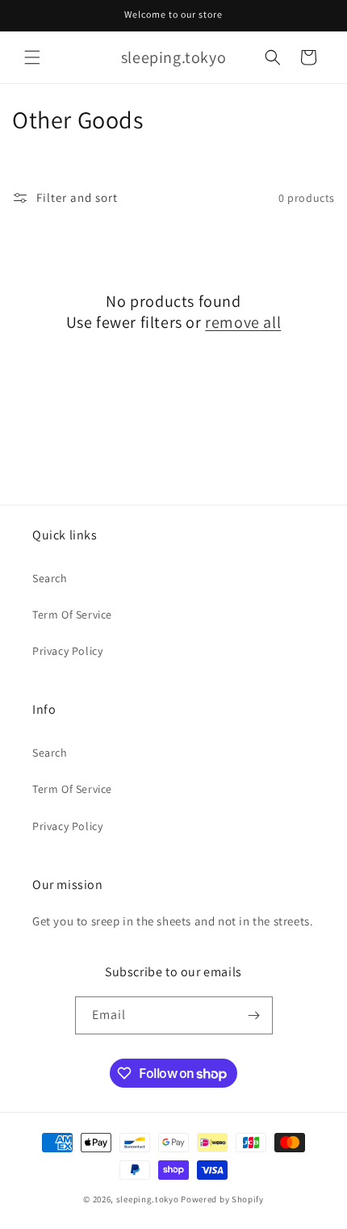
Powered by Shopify (222, 1199)
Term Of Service (72, 614)
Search (50, 578)
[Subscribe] (254, 1015)
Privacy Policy (67, 651)
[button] (32, 57)
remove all (243, 322)
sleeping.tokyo (147, 1199)
